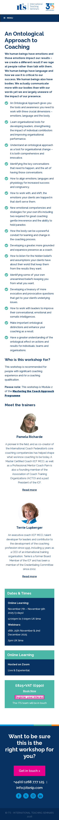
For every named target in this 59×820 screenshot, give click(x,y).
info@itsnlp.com (29, 788)
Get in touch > (29, 771)
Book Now (29, 691)
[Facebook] (18, 796)
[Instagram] (33, 796)
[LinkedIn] (40, 796)
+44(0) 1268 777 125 (29, 782)
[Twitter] (26, 796)
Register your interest (29, 697)
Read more (29, 489)
